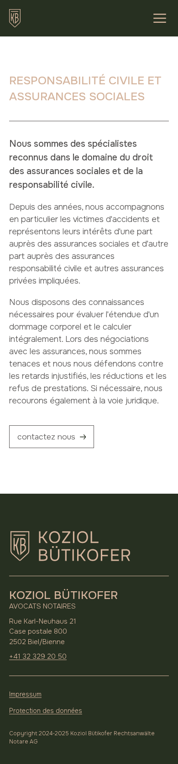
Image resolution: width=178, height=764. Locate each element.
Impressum (25, 694)
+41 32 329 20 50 (38, 656)
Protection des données (45, 711)
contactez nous (46, 437)
